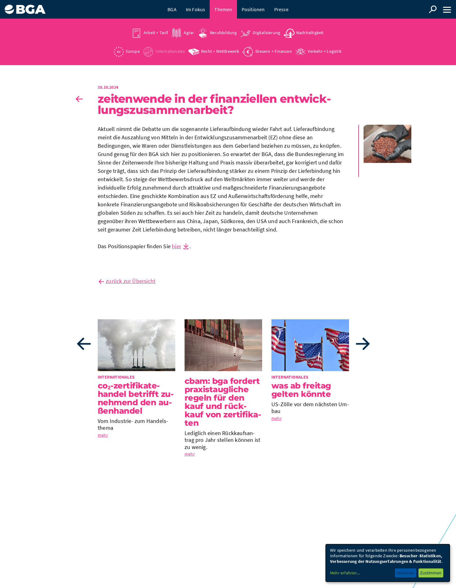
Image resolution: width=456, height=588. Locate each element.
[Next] (363, 344)
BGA (172, 9)
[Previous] (83, 344)
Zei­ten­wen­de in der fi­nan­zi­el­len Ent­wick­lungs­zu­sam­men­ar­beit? (214, 104)
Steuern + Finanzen (273, 51)
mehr (103, 435)
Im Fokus (195, 9)
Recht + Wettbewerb (220, 51)
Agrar (189, 32)
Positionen (253, 9)
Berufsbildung (223, 32)
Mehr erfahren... (345, 573)
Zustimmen (430, 573)
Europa (133, 51)
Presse (281, 9)
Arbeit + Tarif (156, 32)
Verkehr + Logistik (325, 51)
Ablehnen (405, 573)
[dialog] (388, 563)
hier (176, 246)
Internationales (170, 51)
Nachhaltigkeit (310, 32)
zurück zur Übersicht (130, 281)
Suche (432, 9)
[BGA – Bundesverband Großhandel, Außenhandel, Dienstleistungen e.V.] (25, 7)
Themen (223, 9)
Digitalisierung (266, 32)
